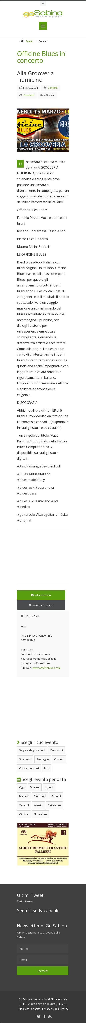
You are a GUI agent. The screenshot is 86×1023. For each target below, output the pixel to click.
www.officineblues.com (47, 668)
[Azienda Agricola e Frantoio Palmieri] (43, 865)
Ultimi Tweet (30, 895)
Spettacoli (25, 759)
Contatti (35, 1009)
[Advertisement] (43, 559)
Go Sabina (24, 999)
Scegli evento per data (43, 779)
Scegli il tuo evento (39, 742)
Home (61, 1004)
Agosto (38, 805)
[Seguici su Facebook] (44, 1016)
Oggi (22, 787)
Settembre (54, 805)
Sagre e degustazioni (32, 750)
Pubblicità (23, 1009)
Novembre (40, 814)
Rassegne (43, 759)
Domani (34, 787)
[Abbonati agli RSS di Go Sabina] (50, 1016)
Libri (46, 768)
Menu (43, 26)
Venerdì (24, 805)
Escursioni (56, 750)
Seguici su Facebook (37, 910)
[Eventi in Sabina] (43, 3)
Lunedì (49, 787)
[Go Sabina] (21, 41)
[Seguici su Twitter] (38, 1016)
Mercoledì (40, 796)
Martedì (24, 796)
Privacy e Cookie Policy (55, 1009)
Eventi (29, 41)
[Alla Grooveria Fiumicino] (43, 130)
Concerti (59, 759)
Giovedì (56, 796)
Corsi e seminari (29, 768)
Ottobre (24, 814)
